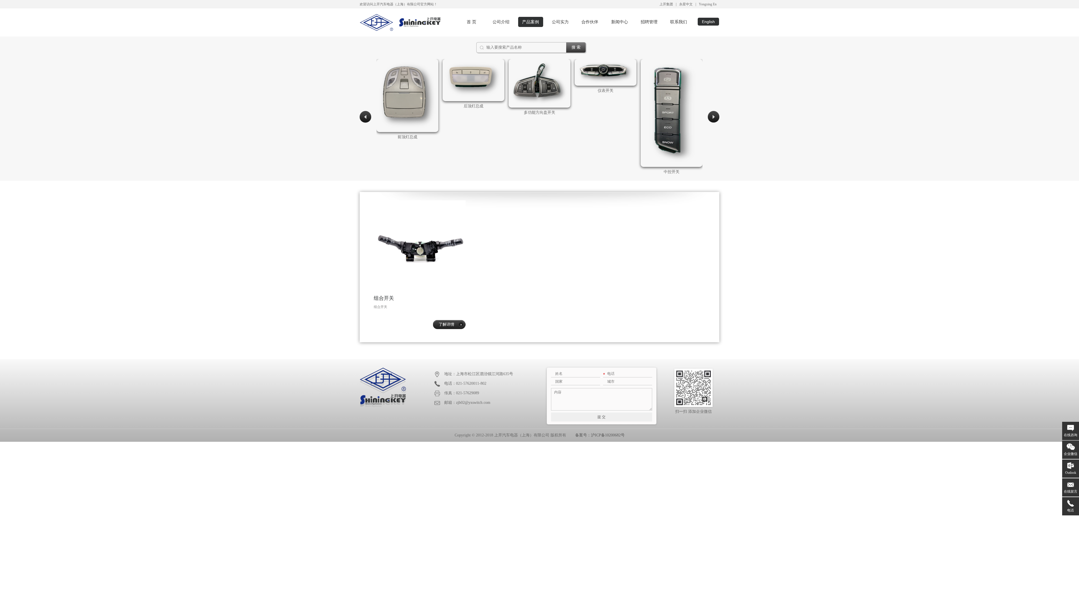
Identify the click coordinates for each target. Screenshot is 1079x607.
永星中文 (686, 4)
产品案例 (530, 22)
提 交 (601, 417)
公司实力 (560, 22)
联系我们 (678, 22)
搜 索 (576, 47)
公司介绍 (501, 22)
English (708, 21)
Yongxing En (708, 4)
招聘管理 (649, 22)
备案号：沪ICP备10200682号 (600, 435)
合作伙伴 (589, 22)
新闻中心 (619, 22)
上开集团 (666, 4)
